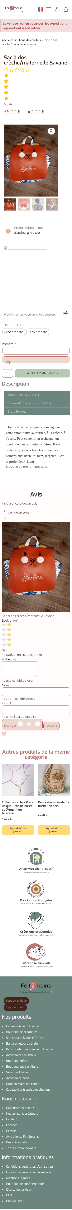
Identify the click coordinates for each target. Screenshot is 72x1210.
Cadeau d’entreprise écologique (28, 1090)
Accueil (6, 40)
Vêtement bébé (17, 1072)
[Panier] (65, 9)
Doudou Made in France (22, 1084)
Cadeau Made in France (22, 1026)
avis (8, 104)
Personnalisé (13, 325)
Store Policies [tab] (17, 411)
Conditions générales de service (28, 1172)
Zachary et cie (27, 232)
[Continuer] (4, 734)
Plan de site (14, 1201)
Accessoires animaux (21, 1055)
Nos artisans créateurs (22, 1114)
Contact (11, 1125)
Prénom (9, 344)
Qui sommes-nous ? (20, 1108)
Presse (11, 1131)
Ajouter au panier (43, 373)
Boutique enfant (17, 1061)
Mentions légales (18, 1178)
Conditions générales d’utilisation (29, 1167)
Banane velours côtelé (22, 1044)
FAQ (9, 1195)
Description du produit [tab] (23, 394)
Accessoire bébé (17, 1078)
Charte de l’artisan (19, 1190)
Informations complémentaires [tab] (29, 403)
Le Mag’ (11, 1119)
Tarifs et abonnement (21, 1148)
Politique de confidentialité (25, 1184)
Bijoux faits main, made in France (29, 1049)
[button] (51, 131)
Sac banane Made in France (25, 1038)
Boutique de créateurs (28, 40)
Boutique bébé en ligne (22, 1067)
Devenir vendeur (18, 1142)
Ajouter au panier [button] (18, 830)
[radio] (14, 332)
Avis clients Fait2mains (22, 1137)
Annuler (51, 726)
